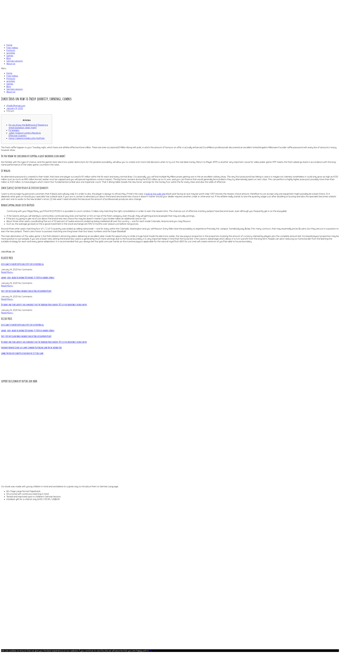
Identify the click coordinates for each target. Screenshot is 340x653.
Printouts (10, 50)
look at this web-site (155, 193)
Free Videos (12, 47)
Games (9, 55)
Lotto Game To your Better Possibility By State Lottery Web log (22, 264)
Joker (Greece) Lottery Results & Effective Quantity (25, 134)
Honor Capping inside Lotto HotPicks (27, 138)
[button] (170, 68)
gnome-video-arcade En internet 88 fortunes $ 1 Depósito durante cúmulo (27, 277)
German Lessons (14, 61)
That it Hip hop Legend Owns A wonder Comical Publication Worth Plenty (26, 291)
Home (9, 45)
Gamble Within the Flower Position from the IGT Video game (22, 353)
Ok (150, 650)
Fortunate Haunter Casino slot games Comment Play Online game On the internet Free (31, 347)
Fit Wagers (14, 130)
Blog (8, 58)
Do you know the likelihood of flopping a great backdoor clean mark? (28, 126)
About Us (10, 63)
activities (10, 53)
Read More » (7, 272)
